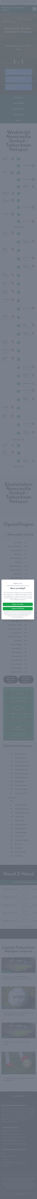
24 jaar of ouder (17, 604)
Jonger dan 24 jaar (17, 608)
